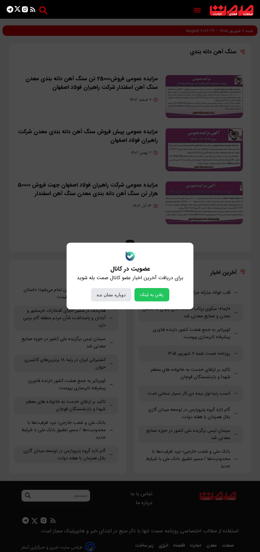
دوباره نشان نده (111, 294)
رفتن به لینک (152, 294)
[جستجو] (43, 10)
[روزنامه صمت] (231, 11)
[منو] (197, 10)
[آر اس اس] (33, 10)
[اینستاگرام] (25, 10)
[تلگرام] (10, 10)
